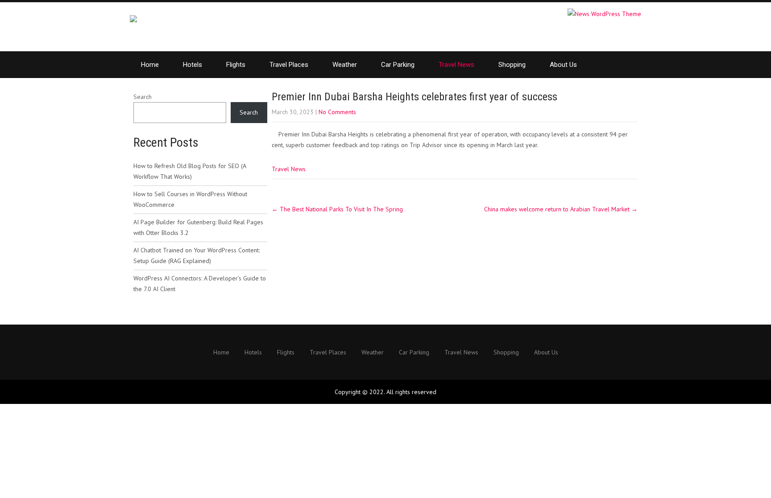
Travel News (456, 65)
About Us (563, 65)
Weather (344, 65)
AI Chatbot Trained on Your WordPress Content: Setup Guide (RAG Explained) (196, 255)
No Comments (337, 112)
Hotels (192, 65)
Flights (235, 65)
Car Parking (398, 65)
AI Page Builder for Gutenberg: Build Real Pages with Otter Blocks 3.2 (198, 227)
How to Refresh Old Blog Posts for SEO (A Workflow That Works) (189, 171)
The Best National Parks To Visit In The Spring (337, 209)
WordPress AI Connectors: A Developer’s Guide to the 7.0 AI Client (199, 283)
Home (150, 65)
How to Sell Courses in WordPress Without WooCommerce (190, 199)
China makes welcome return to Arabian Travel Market (561, 209)
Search (142, 97)
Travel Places (288, 65)
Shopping (512, 65)
